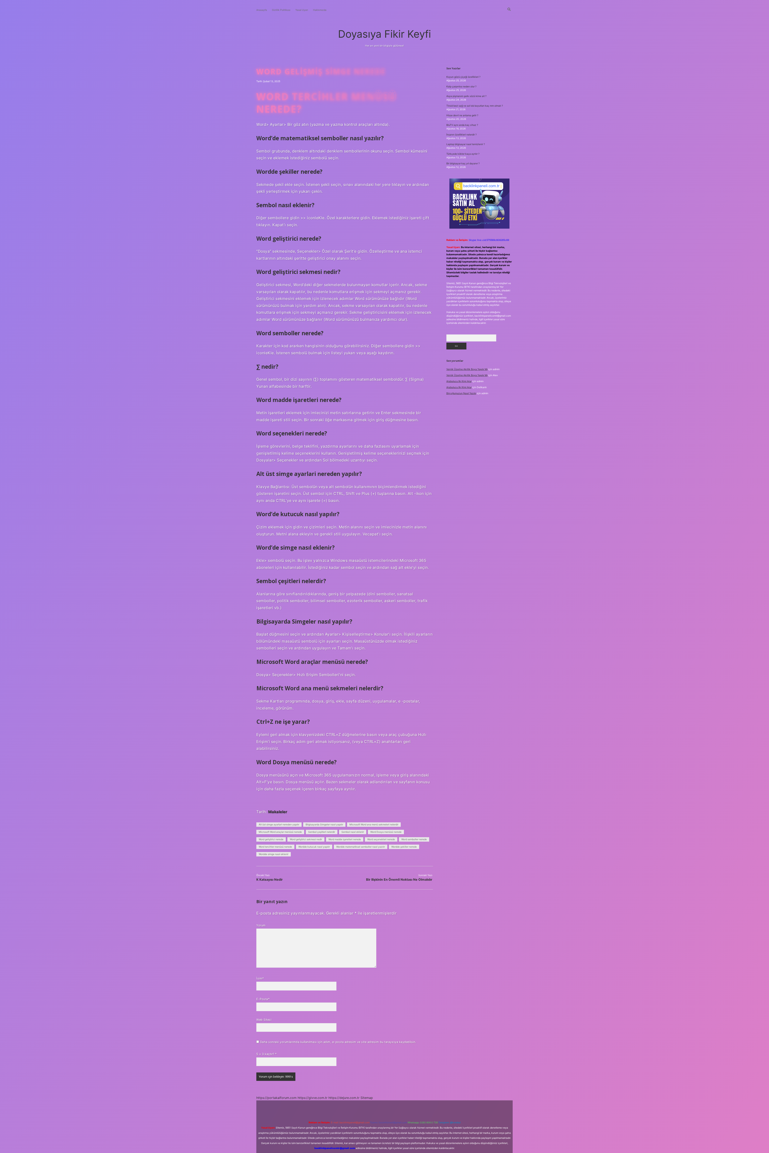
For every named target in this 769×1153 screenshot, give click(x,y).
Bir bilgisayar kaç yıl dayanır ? (463, 163)
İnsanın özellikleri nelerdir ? (461, 134)
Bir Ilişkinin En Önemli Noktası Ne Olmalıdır (399, 879)
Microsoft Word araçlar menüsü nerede (280, 831)
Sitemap (366, 1098)
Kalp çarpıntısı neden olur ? (461, 86)
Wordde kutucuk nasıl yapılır (314, 846)
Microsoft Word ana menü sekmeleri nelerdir (373, 824)
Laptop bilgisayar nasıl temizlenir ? (465, 144)
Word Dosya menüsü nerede (386, 831)
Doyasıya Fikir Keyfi (384, 34)
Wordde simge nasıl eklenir (273, 854)
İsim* (260, 978)
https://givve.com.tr (312, 1098)
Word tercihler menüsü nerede (275, 846)
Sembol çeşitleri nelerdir (321, 831)
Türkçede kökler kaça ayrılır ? (462, 153)
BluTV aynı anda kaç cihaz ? (462, 124)
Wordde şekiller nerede (404, 846)
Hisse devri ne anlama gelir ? (462, 115)
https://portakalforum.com (276, 1098)
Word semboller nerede (414, 839)
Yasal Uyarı (301, 9)
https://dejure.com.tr (343, 1098)
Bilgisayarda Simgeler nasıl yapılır (324, 824)
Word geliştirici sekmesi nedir (306, 839)
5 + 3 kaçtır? (266, 1054)
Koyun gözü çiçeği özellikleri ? (463, 76)
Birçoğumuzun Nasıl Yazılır (461, 393)
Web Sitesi (263, 1019)
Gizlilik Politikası (281, 9)
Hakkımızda (319, 9)
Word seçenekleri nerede (381, 839)
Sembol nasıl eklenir (352, 831)
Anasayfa (261, 9)
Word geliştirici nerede (271, 839)
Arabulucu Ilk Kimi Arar (459, 381)
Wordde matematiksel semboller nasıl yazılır (360, 846)
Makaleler (277, 811)
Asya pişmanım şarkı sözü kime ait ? (466, 96)
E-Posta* (263, 999)
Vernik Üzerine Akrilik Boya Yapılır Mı (467, 369)
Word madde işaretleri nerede (344, 839)
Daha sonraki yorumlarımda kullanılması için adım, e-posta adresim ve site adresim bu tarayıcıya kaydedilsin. (338, 1042)
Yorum (261, 925)
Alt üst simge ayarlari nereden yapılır (279, 824)
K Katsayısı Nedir (269, 879)
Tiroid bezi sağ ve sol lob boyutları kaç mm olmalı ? (474, 105)
